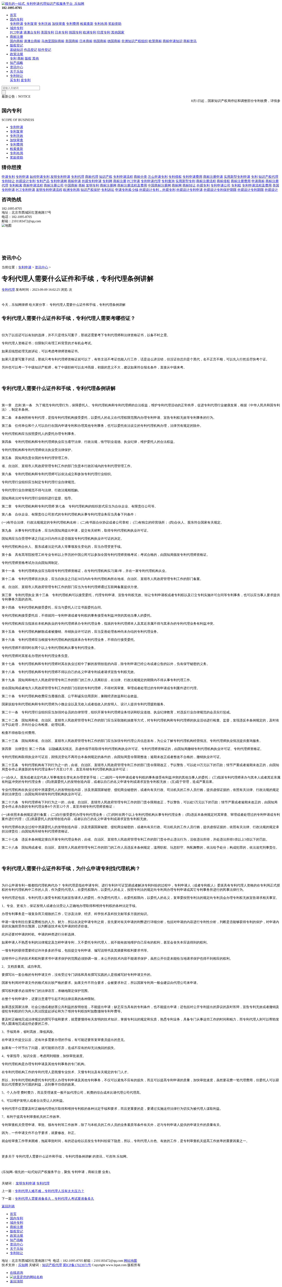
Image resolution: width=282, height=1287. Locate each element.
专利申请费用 (192, 176)
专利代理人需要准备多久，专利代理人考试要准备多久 (54, 1198)
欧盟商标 (155, 41)
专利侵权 (175, 176)
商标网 (177, 185)
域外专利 (16, 28)
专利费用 (72, 23)
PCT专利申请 (25, 189)
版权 (28, 58)
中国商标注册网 (159, 185)
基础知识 (16, 49)
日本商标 (85, 41)
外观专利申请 (92, 181)
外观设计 (271, 189)
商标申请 (74, 181)
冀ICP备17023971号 (77, 1265)
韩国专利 (75, 32)
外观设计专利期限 (250, 189)
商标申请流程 (33, 185)
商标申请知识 (172, 41)
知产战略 (16, 63)
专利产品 (43, 181)
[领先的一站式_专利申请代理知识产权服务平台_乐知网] (43, 3)
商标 (20, 58)
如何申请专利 (40, 176)
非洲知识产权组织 (134, 41)
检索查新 (86, 23)
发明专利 (92, 185)
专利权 (236, 185)
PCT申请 (16, 32)
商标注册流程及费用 (132, 185)
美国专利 (47, 32)
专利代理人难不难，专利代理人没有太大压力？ (49, 1191)
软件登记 (44, 49)
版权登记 (16, 45)
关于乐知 (16, 71)
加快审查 (58, 23)
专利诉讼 (107, 189)
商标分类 (140, 176)
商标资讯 (190, 41)
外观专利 (203, 185)
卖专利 (26, 80)
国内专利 (16, 19)
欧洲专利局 (71, 189)
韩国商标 (100, 41)
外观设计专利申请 (189, 189)
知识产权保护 (90, 189)
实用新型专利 (185, 181)
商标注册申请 (213, 176)
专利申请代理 (151, 181)
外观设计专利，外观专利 (157, 189)
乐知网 (23, 1265)
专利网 (107, 181)
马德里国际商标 (52, 41)
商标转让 (189, 185)
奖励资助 (114, 23)
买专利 (15, 80)
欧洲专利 (89, 32)
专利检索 (15, 185)
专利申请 (16, 23)
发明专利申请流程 (49, 189)
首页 (13, 15)
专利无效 (44, 23)
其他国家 (117, 32)
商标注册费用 (241, 181)
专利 (13, 58)
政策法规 (16, 54)
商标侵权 (223, 181)
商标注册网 (108, 185)
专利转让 (16, 76)
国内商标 (16, 41)
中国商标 (71, 185)
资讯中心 (16, 67)
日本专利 (61, 32)
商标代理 (91, 176)
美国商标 (71, 41)
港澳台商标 (32, 41)
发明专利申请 (60, 176)
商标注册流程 (206, 181)
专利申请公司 (220, 185)
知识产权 (105, 176)
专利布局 (100, 23)
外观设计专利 (26, 181)
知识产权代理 (268, 176)
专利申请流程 (123, 176)
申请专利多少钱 (126, 189)
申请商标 (258, 181)
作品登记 (30, 49)
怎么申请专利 (158, 176)
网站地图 (130, 1260)
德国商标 (114, 41)
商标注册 (16, 36)
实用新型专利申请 (237, 176)
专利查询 (168, 181)
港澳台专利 (32, 32)
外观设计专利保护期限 (220, 189)
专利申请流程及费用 (257, 185)
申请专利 (8, 176)
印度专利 (103, 32)
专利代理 (77, 176)
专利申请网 (58, 181)
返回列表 (8, 1206)
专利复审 (30, 23)
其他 (35, 58)
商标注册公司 (54, 185)
